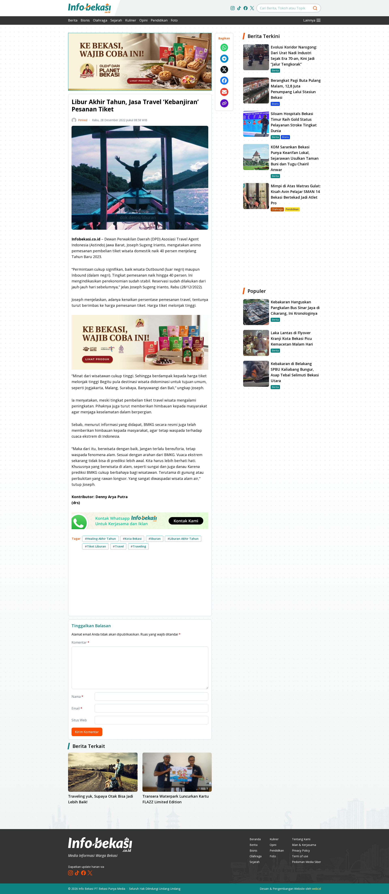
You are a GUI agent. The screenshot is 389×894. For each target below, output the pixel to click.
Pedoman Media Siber (306, 862)
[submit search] (315, 8)
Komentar (80, 642)
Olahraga (100, 20)
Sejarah (116, 20)
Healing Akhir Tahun (100, 539)
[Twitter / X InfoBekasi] (252, 8)
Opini (143, 20)
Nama (77, 696)
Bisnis (85, 20)
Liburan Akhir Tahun (183, 539)
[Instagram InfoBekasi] (233, 8)
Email (77, 708)
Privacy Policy (301, 850)
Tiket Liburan (95, 546)
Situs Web (79, 720)
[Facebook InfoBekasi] (246, 8)
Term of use (300, 856)
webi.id (316, 889)
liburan (155, 539)
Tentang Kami (301, 839)
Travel (118, 546)
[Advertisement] (46, 93)
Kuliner (130, 20)
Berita (72, 20)
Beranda (255, 839)
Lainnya (309, 20)
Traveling (138, 546)
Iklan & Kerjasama (304, 845)
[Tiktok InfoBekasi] (239, 8)
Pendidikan (159, 20)
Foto (174, 20)
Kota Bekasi (132, 539)
